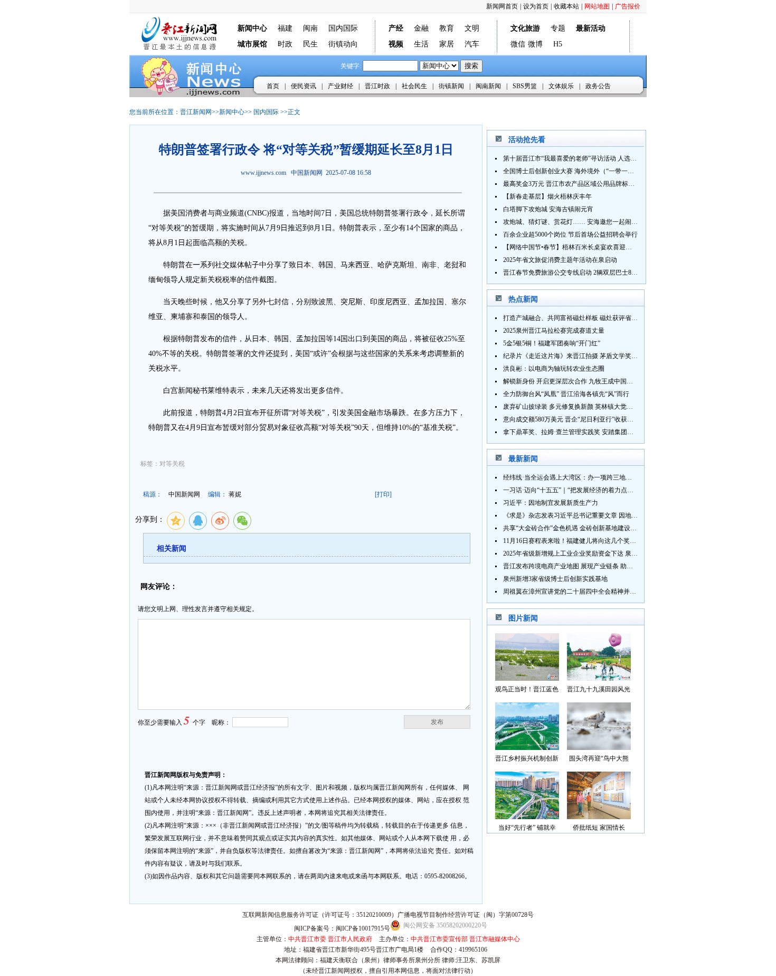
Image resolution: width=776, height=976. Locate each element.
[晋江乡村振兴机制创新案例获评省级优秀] (527, 747)
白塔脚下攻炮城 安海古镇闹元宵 (548, 209)
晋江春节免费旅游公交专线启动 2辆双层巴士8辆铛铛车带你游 (589, 272)
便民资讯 (303, 86)
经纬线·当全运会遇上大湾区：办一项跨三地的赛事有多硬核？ (589, 477)
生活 (421, 44)
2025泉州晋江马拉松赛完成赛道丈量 (553, 330)
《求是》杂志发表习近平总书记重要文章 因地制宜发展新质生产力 (595, 515)
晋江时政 (377, 86)
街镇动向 (343, 44)
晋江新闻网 (196, 112)
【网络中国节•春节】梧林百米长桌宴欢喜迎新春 (570, 247)
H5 (557, 44)
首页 (273, 86)
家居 (446, 44)
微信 (517, 44)
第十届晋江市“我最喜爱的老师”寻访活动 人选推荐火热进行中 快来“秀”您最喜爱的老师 (624, 158)
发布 (437, 722)
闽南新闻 (488, 86)
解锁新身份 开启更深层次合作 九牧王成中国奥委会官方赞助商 (590, 381)
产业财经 (340, 86)
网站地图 (597, 6)
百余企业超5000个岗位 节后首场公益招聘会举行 (570, 234)
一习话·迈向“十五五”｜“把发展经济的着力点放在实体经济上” (588, 490)
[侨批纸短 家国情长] (599, 816)
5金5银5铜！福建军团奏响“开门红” (551, 343)
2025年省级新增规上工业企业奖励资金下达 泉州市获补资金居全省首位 (602, 553)
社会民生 (414, 86)
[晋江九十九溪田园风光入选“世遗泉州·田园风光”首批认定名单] (599, 677)
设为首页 (535, 6)
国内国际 (343, 28)
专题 (558, 28)
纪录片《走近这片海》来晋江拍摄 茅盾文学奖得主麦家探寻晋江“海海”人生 (608, 356)
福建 (285, 28)
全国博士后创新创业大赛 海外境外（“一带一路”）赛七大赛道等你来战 (601, 171)
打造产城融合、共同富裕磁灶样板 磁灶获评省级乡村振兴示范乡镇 (595, 318)
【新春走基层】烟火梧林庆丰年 (547, 196)
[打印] (383, 494)
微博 (535, 44)
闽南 (310, 28)
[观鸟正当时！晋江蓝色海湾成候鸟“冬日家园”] (527, 677)
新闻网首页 (502, 6)
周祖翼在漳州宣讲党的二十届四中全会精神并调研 (572, 591)
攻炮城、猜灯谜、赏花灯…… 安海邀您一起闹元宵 (573, 222)
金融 (421, 28)
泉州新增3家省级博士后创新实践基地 (555, 579)
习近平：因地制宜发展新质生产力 (550, 502)
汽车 (472, 44)
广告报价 (627, 6)
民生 (310, 44)
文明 (472, 28)
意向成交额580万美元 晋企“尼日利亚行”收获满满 (571, 419)
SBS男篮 (525, 86)
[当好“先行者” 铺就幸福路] (527, 816)
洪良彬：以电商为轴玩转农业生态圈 (553, 368)
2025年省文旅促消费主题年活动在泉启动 (560, 260)
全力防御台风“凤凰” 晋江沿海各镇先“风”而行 (566, 394)
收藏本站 (566, 6)
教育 (446, 28)
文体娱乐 (561, 86)
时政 (285, 44)
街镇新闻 (451, 86)
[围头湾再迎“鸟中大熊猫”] (599, 747)
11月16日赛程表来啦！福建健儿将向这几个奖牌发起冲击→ (585, 541)
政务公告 (598, 86)
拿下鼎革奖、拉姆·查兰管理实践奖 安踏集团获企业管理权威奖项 (593, 432)
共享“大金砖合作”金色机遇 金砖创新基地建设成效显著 (579, 528)
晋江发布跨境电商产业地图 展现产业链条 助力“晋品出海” (583, 566)
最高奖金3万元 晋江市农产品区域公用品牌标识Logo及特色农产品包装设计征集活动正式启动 (632, 183)
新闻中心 (231, 112)
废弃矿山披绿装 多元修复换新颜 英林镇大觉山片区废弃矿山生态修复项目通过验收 (618, 406)
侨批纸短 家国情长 (599, 827)
